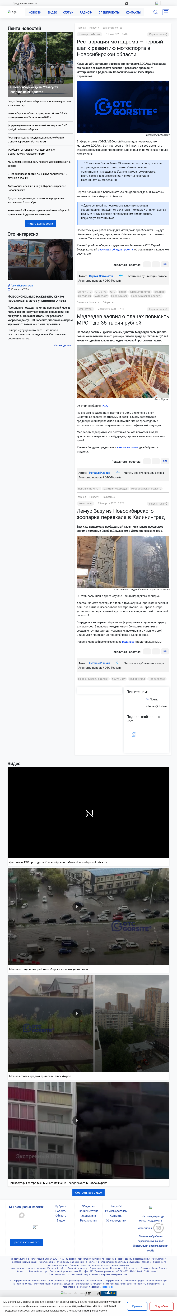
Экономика (88, 1215)
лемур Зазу (118, 678)
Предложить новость (25, 3)
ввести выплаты (127, 447)
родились (128, 641)
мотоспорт (101, 296)
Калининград (137, 678)
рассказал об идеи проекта (115, 249)
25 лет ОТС (85, 291)
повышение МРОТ (89, 488)
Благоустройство (112, 27)
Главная (81, 27)
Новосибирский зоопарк (93, 678)
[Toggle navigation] (165, 12)
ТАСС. (105, 405)
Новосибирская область (146, 296)
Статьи (68, 12)
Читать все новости (40, 223)
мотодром (84, 296)
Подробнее (161, 1306)
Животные (109, 497)
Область (60, 1215)
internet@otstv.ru (156, 706)
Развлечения (88, 1220)
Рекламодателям (116, 1211)
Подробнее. (108, 1287)
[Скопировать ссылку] (165, 264)
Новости (35, 12)
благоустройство (140, 291)
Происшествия (88, 1211)
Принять (137, 1306)
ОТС (112, 291)
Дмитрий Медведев (116, 488)
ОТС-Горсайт (113, 280)
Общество (108, 302)
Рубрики (60, 1206)
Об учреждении (116, 1220)
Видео (52, 12)
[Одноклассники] (156, 264)
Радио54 (86, 12)
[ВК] (147, 264)
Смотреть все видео (88, 1192)
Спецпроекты (109, 12)
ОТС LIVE (100, 291)
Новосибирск (119, 296)
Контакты (133, 12)
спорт (122, 291)
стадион (159, 291)
